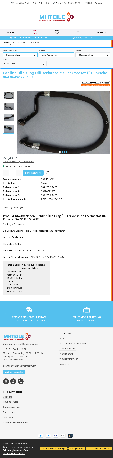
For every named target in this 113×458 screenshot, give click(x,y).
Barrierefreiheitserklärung (15, 422)
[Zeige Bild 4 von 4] (67, 152)
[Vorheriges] (20, 122)
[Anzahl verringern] (6, 173)
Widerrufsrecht (66, 353)
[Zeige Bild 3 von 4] (64, 152)
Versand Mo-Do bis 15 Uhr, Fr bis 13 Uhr (32, 3)
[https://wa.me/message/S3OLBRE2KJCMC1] (13, 381)
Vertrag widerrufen (14, 372)
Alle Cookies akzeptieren (99, 448)
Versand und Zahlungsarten (73, 343)
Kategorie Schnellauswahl (11, 51)
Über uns (7, 396)
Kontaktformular (27, 365)
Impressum (8, 417)
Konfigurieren (76, 448)
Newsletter (64, 363)
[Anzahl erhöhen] (19, 173)
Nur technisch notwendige (53, 448)
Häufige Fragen (94, 3)
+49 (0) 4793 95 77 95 (70, 3)
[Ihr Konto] (78, 32)
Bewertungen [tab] (18, 208)
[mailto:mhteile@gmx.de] (6, 381)
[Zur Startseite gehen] (56, 17)
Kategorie (42, 51)
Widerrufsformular (68, 358)
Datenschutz (9, 412)
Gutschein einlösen (12, 406)
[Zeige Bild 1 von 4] (60, 152)
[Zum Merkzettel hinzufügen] (47, 173)
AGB (61, 338)
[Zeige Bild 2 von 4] (62, 152)
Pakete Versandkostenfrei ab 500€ (31, 37)
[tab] (7, 208)
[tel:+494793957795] (21, 381)
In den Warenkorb (33, 172)
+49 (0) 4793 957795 (86, 320)
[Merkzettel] (57, 32)
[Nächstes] (107, 122)
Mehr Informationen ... (14, 453)
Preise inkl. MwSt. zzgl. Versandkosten (18, 161)
